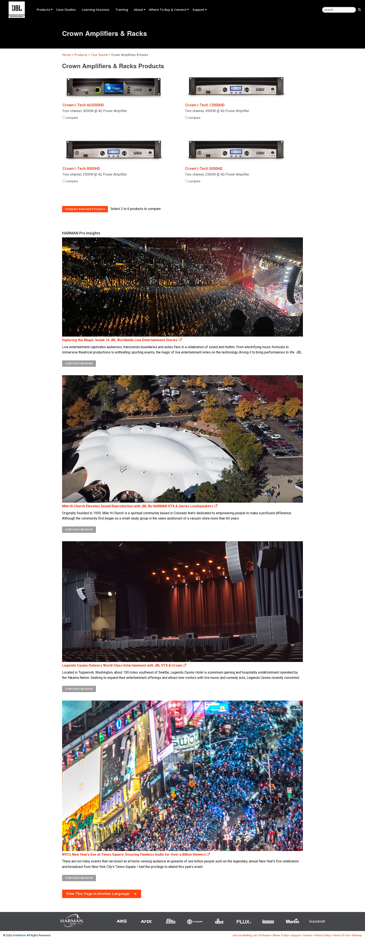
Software (264, 935)
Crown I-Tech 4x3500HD (83, 105)
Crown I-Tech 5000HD (203, 168)
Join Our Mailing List (244, 935)
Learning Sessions (95, 9)
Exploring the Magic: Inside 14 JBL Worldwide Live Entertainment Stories (120, 340)
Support (198, 9)
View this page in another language (97, 894)
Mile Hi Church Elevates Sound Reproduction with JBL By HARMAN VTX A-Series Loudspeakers (138, 506)
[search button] (359, 9)
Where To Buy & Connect (168, 9)
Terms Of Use (341, 935)
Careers (307, 935)
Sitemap (357, 935)
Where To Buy (280, 935)
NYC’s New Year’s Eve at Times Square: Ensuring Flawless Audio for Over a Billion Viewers (134, 854)
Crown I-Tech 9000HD (81, 168)
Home (66, 55)
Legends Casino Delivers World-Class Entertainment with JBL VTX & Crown (122, 665)
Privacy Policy (323, 935)
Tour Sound (99, 55)
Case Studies (66, 9)
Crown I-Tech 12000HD (205, 105)
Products (43, 9)
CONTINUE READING (79, 363)
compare (71, 117)
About (138, 9)
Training (121, 9)
